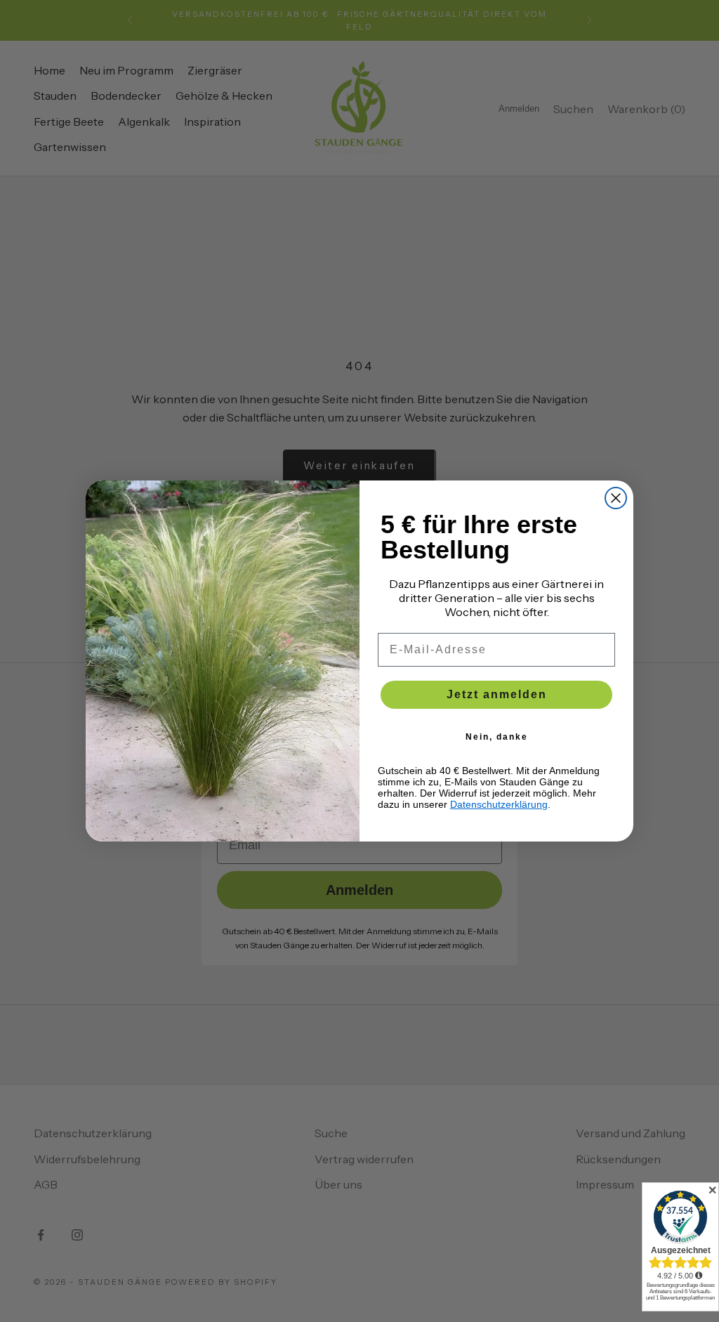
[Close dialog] (615, 498)
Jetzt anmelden (497, 694)
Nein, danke (497, 737)
